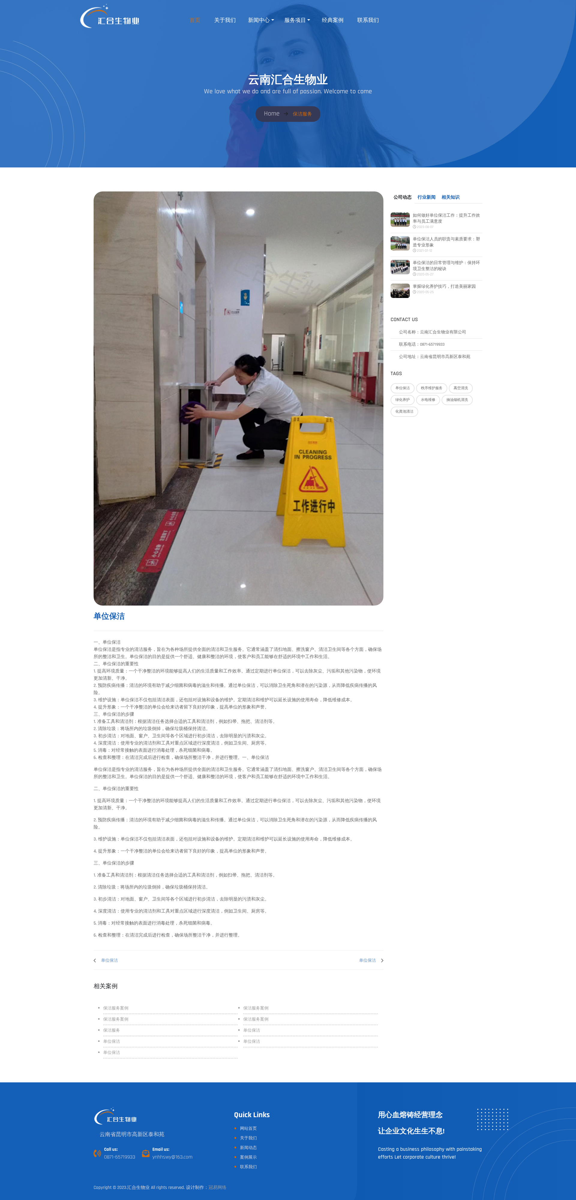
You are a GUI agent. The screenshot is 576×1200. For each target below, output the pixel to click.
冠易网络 (217, 1187)
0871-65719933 (119, 1156)
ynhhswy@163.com (172, 1156)
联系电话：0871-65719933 (422, 344)
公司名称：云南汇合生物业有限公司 (432, 332)
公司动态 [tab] (403, 197)
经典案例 (333, 20)
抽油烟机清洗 (457, 400)
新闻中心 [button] (259, 20)
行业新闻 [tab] (427, 197)
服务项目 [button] (295, 20)
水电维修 (428, 400)
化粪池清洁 (404, 411)
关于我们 (225, 20)
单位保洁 (402, 388)
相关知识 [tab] (451, 197)
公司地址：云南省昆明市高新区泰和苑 (434, 356)
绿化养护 (402, 400)
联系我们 (368, 20)
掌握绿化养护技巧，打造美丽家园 (444, 286)
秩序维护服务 (431, 388)
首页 (195, 20)
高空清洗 (461, 388)
